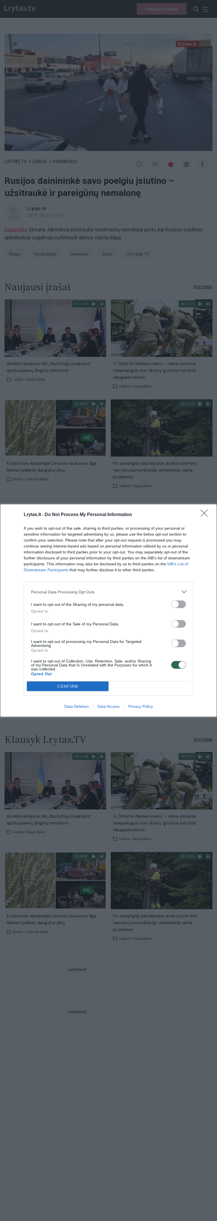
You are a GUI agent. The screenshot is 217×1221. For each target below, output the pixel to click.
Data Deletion (76, 706)
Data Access (108, 706)
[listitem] (108, 592)
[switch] (178, 604)
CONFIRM (67, 686)
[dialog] (108, 610)
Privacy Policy (140, 706)
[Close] (206, 515)
